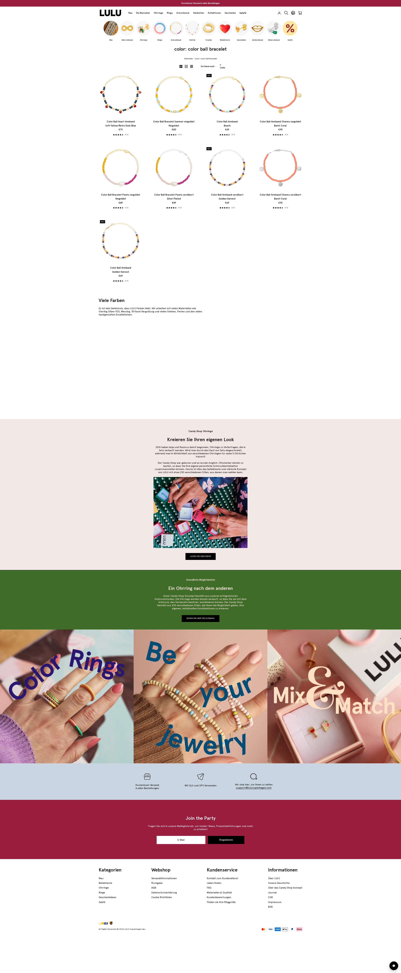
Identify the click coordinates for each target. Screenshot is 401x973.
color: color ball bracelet (206, 59)
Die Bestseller (143, 13)
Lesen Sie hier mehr (200, 556)
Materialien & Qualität (219, 892)
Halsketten (198, 13)
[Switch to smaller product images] (186, 66)
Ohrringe (158, 13)
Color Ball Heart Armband (120, 123)
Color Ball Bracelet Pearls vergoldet (120, 196)
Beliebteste (105, 882)
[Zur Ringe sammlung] (269, 341)
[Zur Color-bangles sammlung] (166, 365)
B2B (270, 906)
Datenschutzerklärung (164, 892)
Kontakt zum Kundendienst (222, 878)
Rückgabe (157, 882)
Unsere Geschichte (279, 882)
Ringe (170, 13)
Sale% (243, 12)
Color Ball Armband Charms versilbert (280, 196)
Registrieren (226, 840)
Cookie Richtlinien (161, 897)
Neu (130, 13)
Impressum (274, 902)
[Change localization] (293, 13)
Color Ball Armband (227, 123)
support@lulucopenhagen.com (254, 787)
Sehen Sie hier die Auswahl (200, 618)
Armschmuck (182, 13)
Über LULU (274, 878)
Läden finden (214, 882)
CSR (270, 897)
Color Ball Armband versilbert (227, 196)
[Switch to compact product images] (191, 66)
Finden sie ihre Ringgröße (221, 902)
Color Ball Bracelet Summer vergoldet (174, 123)
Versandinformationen (164, 878)
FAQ (209, 887)
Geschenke (230, 13)
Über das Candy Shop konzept (285, 887)
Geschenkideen (107, 897)
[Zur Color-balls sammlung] (269, 389)
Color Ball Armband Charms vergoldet (280, 123)
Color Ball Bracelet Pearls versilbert (174, 196)
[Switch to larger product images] (181, 66)
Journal (272, 892)
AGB (153, 887)
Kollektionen (214, 13)
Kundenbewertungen (219, 897)
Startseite (188, 59)
